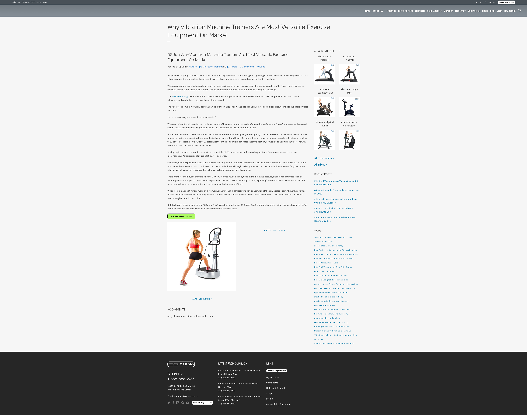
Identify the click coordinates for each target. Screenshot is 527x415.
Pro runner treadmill (324, 314)
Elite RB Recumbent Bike (326, 263)
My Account (272, 377)
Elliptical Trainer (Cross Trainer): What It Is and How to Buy (239, 372)
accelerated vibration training (328, 246)
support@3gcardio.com (186, 396)
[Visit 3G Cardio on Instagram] (487, 2)
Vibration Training (213, 66)
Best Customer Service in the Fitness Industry (335, 250)
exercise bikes (321, 284)
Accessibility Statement (278, 404)
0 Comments (247, 66)
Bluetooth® (352, 254)
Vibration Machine (322, 335)
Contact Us (272, 382)
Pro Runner (345, 310)
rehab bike (335, 318)
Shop (269, 393)
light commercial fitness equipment (331, 293)
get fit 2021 (338, 288)
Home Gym (350, 288)
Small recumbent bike (339, 327)
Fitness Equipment (337, 284)
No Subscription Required (326, 310)
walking (354, 335)
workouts (318, 339)
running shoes (321, 327)
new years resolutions (324, 305)
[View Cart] (519, 11)
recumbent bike (321, 318)
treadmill (318, 331)
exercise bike (342, 280)
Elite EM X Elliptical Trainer (327, 259)
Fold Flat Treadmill (323, 288)
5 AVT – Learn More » (202, 298)
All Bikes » (321, 164)
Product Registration (506, 2)
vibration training (341, 335)
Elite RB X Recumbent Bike (327, 267)
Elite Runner (347, 267)
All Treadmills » (324, 158)
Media (269, 398)
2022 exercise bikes (323, 242)
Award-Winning (180, 96)
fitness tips (352, 284)
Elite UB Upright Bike (324, 280)
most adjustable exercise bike (328, 297)
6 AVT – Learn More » (274, 230)
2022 (349, 237)
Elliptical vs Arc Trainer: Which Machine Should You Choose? (239, 398)
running (344, 322)
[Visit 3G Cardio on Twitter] (478, 2)
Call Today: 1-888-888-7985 (23, 2)
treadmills (346, 331)
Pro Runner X (341, 314)
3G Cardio (231, 66)
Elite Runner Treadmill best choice (330, 276)
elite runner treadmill (324, 271)
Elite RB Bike (347, 259)
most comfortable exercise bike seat (331, 301)
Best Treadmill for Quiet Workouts (330, 254)
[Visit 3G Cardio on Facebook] (482, 2)
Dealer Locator (42, 2)
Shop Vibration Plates (181, 216)
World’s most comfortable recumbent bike (334, 344)
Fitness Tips (195, 66)
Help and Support (275, 388)
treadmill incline (332, 331)
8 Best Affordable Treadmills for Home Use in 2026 (238, 385)
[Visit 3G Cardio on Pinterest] (491, 2)
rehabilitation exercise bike (327, 322)
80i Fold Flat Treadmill (335, 237)
